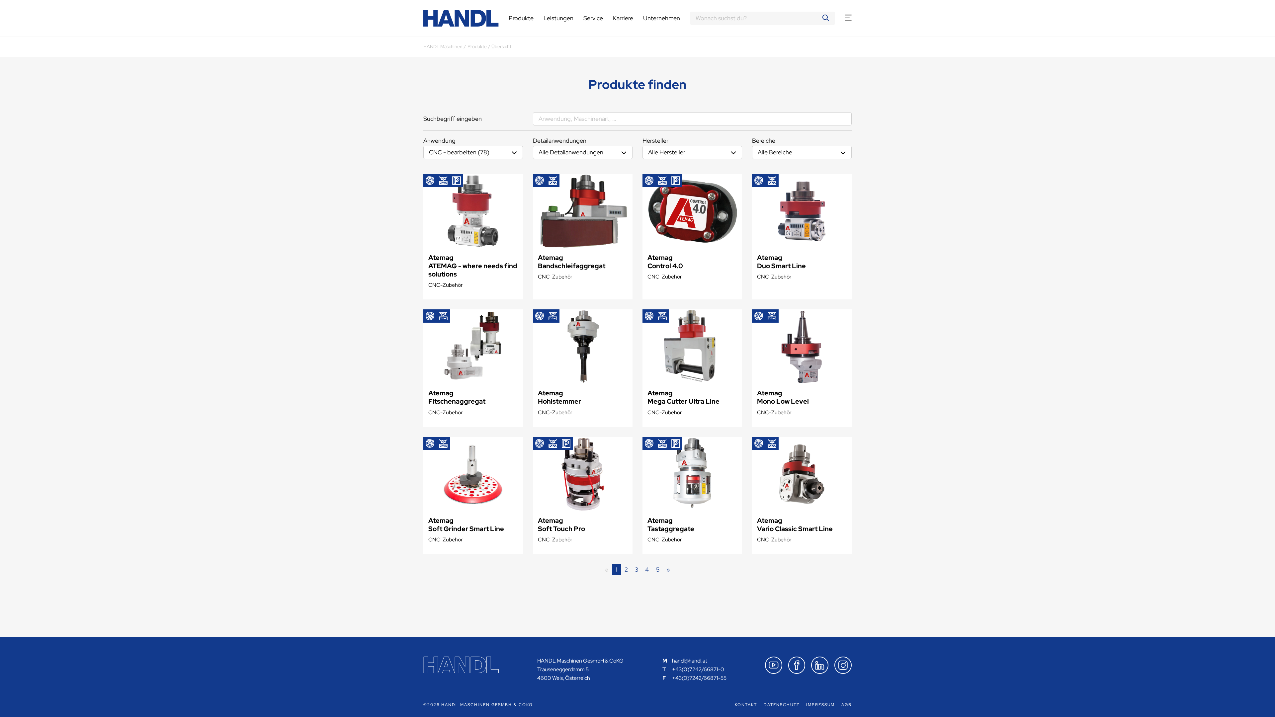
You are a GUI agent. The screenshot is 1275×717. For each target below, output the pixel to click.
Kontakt (746, 704)
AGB (846, 704)
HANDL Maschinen (443, 46)
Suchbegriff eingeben (452, 118)
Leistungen (558, 18)
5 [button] (657, 569)
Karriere (623, 18)
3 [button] (636, 569)
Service (593, 18)
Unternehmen (661, 18)
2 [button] (626, 569)
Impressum (820, 704)
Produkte (521, 18)
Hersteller (655, 140)
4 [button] (647, 569)
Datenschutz (782, 704)
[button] (668, 569)
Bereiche (763, 140)
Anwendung (439, 140)
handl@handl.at (689, 660)
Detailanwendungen (559, 140)
